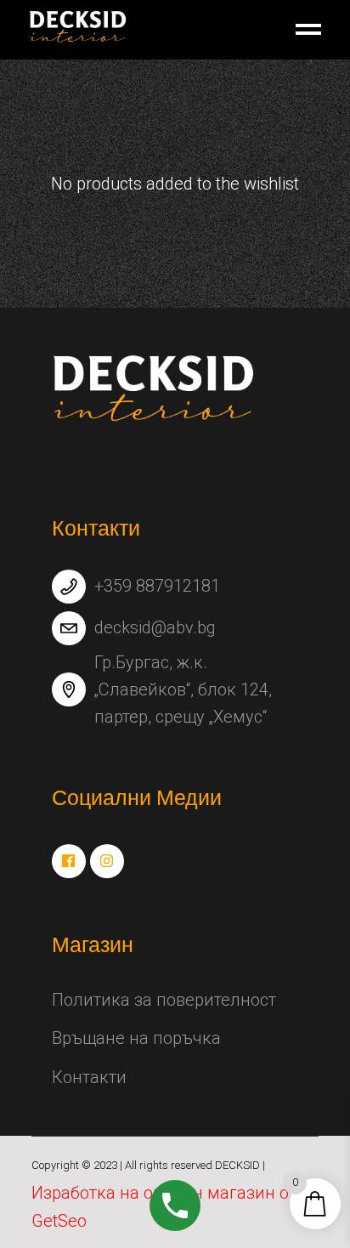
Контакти (89, 1077)
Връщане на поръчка (136, 1038)
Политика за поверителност (164, 1000)
